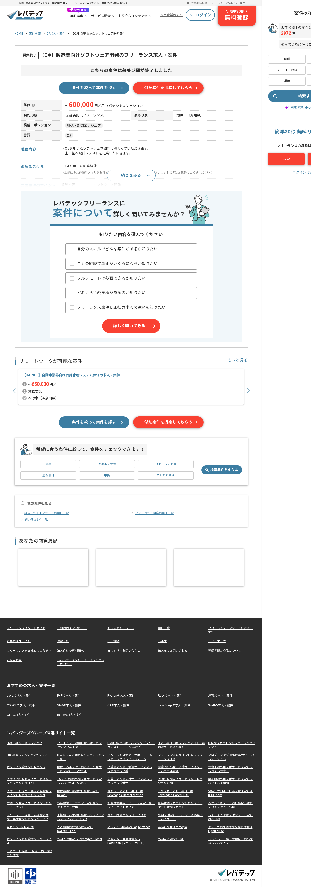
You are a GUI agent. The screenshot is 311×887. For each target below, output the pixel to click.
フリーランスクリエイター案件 (228, 3)
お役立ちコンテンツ (132, 16)
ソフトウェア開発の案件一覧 (154, 513)
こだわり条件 (165, 475)
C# (69, 136)
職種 (48, 464)
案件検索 (76, 16)
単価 (107, 475)
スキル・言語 (107, 464)
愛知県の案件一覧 (36, 519)
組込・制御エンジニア (84, 126)
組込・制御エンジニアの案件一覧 (46, 513)
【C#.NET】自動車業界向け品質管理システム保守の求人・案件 (71, 375)
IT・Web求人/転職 (197, 3)
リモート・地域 (165, 464)
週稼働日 (48, 475)
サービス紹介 (101, 16)
